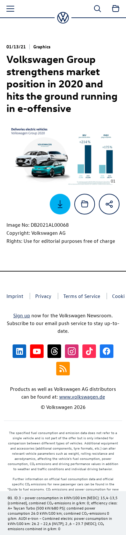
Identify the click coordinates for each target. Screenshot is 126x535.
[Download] (60, 204)
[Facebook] (106, 351)
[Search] (97, 8)
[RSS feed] (63, 368)
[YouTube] (37, 351)
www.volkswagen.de (82, 396)
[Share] (109, 204)
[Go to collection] (116, 8)
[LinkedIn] (19, 351)
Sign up (21, 315)
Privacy (43, 296)
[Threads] (54, 351)
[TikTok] (89, 351)
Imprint (14, 296)
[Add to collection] (84, 204)
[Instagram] (72, 351)
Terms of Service (81, 296)
